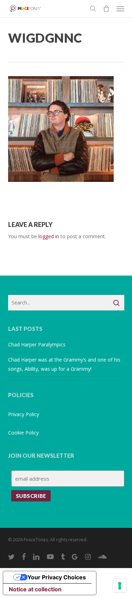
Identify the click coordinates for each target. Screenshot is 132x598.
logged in (48, 236)
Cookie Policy (23, 432)
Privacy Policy (23, 414)
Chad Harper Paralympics (36, 344)
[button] (120, 8)
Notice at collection (35, 589)
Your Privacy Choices (56, 577)
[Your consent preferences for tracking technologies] (119, 585)
